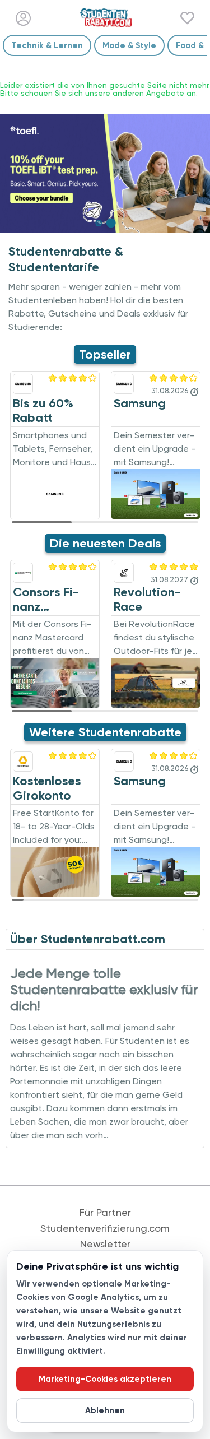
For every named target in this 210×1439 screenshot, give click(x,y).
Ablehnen (105, 1410)
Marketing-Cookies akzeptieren (105, 1379)
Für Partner (105, 1213)
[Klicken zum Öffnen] (105, 173)
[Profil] (23, 18)
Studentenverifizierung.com (105, 1228)
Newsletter (105, 1244)
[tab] (99, 223)
